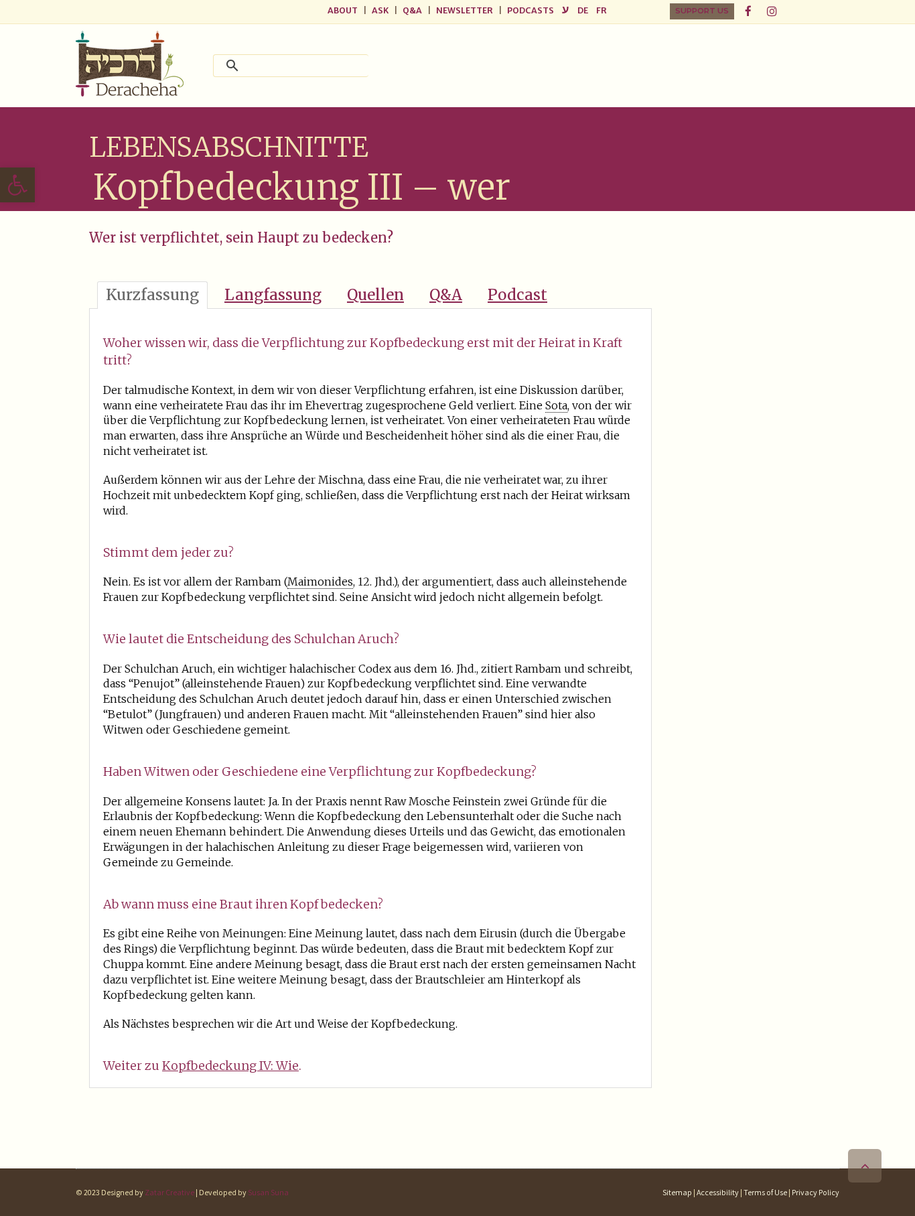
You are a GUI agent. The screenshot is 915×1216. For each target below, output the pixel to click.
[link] (17, 184)
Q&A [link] (412, 10)
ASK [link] (380, 10)
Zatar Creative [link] (168, 1192)
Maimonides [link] (320, 581)
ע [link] (565, 9)
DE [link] (582, 10)
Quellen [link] (375, 294)
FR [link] (601, 10)
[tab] (152, 295)
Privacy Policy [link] (815, 1192)
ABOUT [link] (343, 10)
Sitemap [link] (677, 1192)
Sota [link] (556, 405)
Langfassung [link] (273, 294)
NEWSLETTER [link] (464, 10)
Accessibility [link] (718, 1192)
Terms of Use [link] (765, 1192)
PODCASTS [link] (530, 10)
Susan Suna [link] (268, 1192)
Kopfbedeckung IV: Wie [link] (230, 1065)
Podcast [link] (517, 294)
